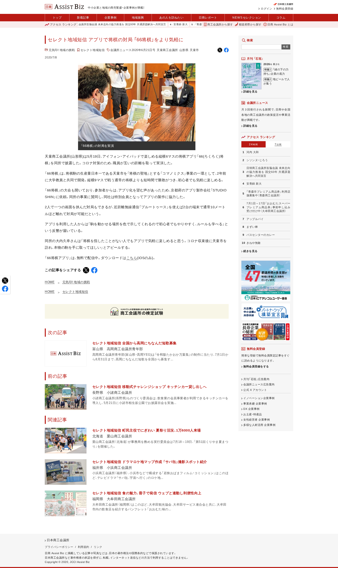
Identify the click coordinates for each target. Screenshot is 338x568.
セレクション (246, 17)
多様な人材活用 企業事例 (259, 424)
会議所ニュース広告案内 (259, 384)
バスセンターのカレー (260, 234)
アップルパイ (254, 219)
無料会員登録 (284, 8)
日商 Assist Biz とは (280, 24)
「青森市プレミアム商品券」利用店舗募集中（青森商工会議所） (268, 193)
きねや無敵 (253, 242)
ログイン (266, 8)
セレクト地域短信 (92, 50)
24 (253, 144)
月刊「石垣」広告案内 (256, 379)
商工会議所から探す (220, 24)
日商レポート (208, 17)
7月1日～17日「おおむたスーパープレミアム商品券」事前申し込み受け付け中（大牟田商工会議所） (268, 207)
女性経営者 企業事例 (256, 419)
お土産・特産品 (252, 414)
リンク (98, 546)
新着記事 (83, 17)
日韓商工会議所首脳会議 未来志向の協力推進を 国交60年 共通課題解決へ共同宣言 (101, 24)
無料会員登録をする (256, 366)
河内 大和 (252, 152)
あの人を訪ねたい (171, 17)
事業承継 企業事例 (255, 403)
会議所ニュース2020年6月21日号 (132, 50)
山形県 (184, 50)
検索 (286, 46)
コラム (281, 17)
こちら (131, 258)
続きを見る (250, 251)
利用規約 (83, 546)
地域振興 (138, 17)
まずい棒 (252, 226)
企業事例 (110, 17)
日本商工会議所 (58, 540)
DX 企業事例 (251, 408)
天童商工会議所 (167, 50)
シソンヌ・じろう (257, 160)
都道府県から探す (250, 24)
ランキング (63, 24)
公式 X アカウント (255, 389)
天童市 (194, 50)
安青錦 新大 (165, 24)
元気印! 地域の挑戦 (62, 50)
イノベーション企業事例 (259, 398)
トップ (57, 17)
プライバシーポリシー (59, 546)
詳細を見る (250, 91)
